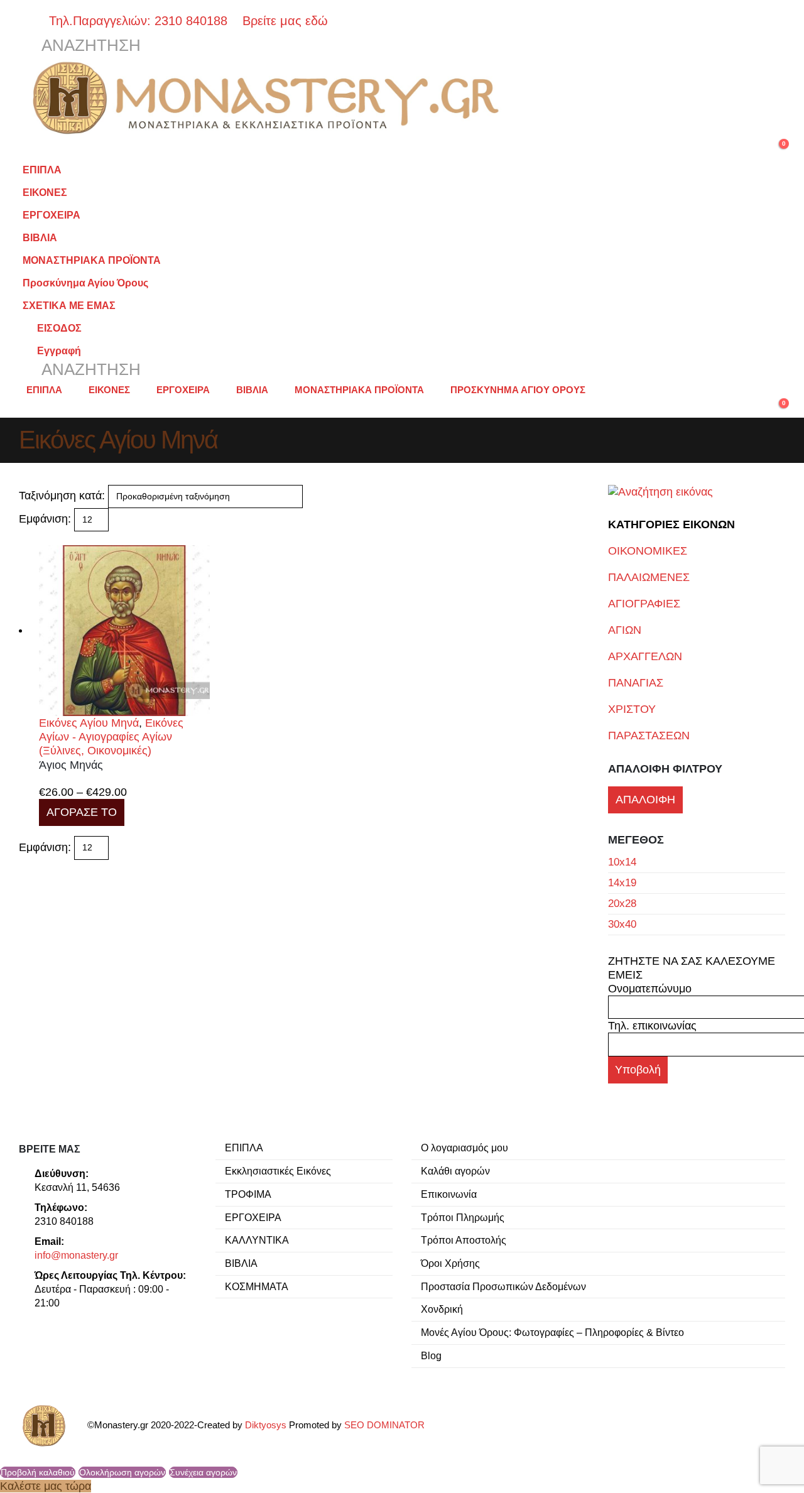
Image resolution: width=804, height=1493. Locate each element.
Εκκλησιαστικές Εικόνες (278, 1170)
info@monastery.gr (76, 1255)
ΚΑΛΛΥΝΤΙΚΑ (257, 1240)
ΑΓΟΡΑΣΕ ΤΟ (81, 812)
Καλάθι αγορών (455, 1170)
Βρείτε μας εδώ (283, 21)
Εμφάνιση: (45, 519)
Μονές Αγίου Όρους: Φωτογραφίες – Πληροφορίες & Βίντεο (552, 1332)
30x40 (622, 924)
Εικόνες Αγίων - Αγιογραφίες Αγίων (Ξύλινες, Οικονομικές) (111, 737)
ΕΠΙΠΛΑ (42, 169)
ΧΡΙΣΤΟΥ (632, 709)
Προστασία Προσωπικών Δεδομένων (503, 1286)
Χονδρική (442, 1309)
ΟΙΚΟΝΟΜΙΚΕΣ (647, 551)
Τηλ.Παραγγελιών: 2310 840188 (144, 21)
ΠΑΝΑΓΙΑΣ (635, 682)
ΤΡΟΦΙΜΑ (248, 1194)
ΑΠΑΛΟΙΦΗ (645, 799)
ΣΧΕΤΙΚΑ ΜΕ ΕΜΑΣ (69, 305)
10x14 (622, 862)
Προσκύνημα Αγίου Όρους (85, 282)
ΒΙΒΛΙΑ (40, 237)
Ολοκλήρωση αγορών (122, 1472)
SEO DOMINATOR (384, 1425)
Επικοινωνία (449, 1194)
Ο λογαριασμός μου (464, 1147)
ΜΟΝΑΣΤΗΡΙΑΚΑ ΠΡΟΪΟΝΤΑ (92, 260)
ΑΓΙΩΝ (624, 630)
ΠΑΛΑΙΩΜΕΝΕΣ (649, 577)
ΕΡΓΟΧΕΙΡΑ (51, 214)
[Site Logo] (270, 98)
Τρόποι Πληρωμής (462, 1217)
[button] (80, 46)
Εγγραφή (59, 350)
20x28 (622, 903)
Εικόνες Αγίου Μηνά (89, 723)
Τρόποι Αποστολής (463, 1240)
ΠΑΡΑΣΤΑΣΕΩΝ (649, 735)
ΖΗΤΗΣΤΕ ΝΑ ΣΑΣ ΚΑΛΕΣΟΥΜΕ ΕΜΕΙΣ (691, 968)
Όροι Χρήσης (450, 1263)
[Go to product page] (124, 630)
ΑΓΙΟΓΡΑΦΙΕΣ (644, 603)
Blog (431, 1355)
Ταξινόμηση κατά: (62, 495)
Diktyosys (265, 1425)
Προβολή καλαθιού (38, 1472)
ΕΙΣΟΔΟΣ (59, 328)
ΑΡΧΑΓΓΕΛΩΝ (645, 656)
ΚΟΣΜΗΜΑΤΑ (256, 1286)
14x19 (622, 883)
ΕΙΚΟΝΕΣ (45, 192)
